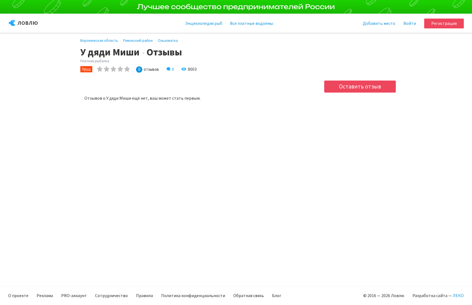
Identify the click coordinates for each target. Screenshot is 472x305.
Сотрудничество (111, 295)
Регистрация (444, 23)
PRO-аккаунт (74, 295)
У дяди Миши (110, 52)
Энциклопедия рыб (203, 23)
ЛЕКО (458, 295)
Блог (276, 295)
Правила (144, 295)
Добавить (379, 23)
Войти (409, 23)
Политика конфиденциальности (193, 295)
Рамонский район (138, 40)
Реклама (45, 295)
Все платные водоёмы (251, 23)
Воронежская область (99, 40)
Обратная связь (248, 295)
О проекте (18, 295)
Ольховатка (168, 40)
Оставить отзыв (360, 86)
